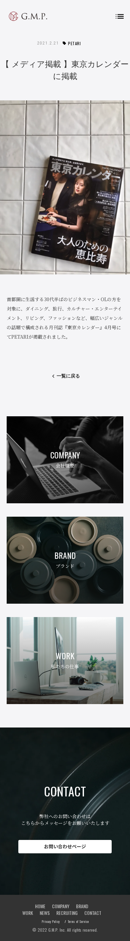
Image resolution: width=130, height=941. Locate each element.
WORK (27, 913)
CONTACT (92, 913)
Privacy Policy (51, 921)
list (119, 16)
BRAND (82, 906)
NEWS (45, 913)
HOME (40, 906)
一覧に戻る (68, 375)
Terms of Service (78, 921)
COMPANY (60, 906)
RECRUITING (67, 913)
